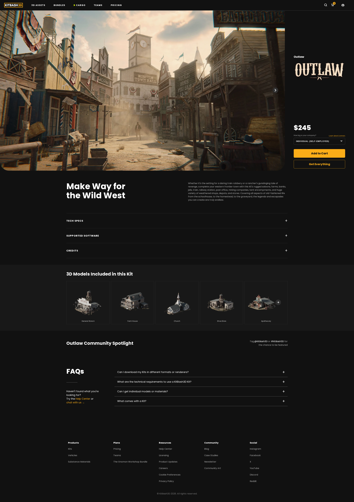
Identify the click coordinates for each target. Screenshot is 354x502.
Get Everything (319, 164)
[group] (88, 302)
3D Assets (38, 5)
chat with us (73, 402)
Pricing (116, 5)
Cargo (80, 5)
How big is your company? (305, 135)
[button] (275, 90)
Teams (98, 5)
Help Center (83, 398)
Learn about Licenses (337, 136)
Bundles (59, 5)
